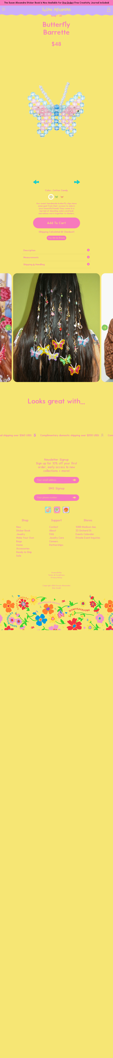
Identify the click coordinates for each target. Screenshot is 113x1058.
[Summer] (62, 197)
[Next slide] (77, 182)
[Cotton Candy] (51, 197)
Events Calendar (85, 534)
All (60, 16)
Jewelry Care (56, 538)
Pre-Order (67, 2)
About (52, 530)
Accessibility (56, 573)
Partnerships (56, 545)
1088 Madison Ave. (86, 527)
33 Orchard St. (84, 530)
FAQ (51, 534)
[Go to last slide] (36, 182)
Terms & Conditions (56, 575)
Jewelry (20, 534)
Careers (53, 541)
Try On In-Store (56, 238)
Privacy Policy (56, 578)
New (18, 527)
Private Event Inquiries (88, 538)
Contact (53, 527)
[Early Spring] (56, 197)
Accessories (22, 548)
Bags (19, 541)
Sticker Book (23, 530)
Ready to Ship (24, 552)
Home (19, 545)
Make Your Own (25, 538)
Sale (18, 555)
